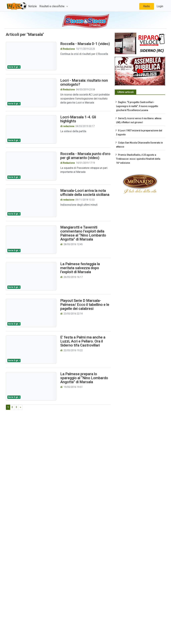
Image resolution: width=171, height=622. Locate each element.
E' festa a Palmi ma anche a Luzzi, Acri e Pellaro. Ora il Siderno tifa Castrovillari (82, 341)
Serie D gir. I (14, 67)
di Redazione (67, 49)
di (61, 244)
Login (160, 6)
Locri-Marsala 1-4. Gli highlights (78, 119)
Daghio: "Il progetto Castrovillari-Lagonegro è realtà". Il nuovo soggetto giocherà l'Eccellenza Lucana (137, 106)
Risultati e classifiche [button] (52, 6)
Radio (146, 6)
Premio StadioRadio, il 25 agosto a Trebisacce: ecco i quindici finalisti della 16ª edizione (138, 159)
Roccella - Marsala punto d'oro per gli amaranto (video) (85, 156)
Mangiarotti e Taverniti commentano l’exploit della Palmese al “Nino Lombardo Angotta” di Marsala (83, 233)
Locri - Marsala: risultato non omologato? (84, 82)
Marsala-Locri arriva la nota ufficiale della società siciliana (84, 192)
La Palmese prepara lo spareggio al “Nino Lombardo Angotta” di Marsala (84, 378)
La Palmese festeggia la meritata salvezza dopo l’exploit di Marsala (80, 268)
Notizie (32, 6)
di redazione (67, 126)
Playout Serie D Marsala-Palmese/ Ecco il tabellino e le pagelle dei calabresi (84, 304)
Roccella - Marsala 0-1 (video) (85, 44)
